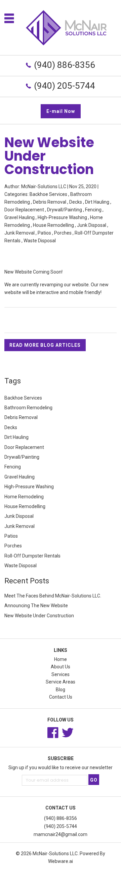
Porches (63, 233)
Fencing (93, 209)
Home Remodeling (24, 496)
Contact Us (60, 697)
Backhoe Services (48, 194)
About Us (60, 666)
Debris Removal (49, 202)
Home (60, 659)
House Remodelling (53, 225)
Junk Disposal (91, 225)
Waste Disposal (40, 240)
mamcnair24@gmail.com (60, 834)
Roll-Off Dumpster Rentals (32, 555)
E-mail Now (60, 111)
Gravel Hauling (19, 217)
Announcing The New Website (36, 605)
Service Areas (60, 681)
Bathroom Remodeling (28, 407)
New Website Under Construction (39, 615)
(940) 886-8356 (64, 65)
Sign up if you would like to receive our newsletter (60, 767)
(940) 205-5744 (64, 86)
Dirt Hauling (97, 202)
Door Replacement (24, 209)
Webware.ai (60, 861)
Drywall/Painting (64, 209)
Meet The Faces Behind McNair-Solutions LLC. (52, 595)
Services (60, 674)
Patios (44, 233)
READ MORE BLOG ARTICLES (45, 345)
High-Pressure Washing (62, 217)
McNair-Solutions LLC (55, 853)
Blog (60, 689)
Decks (75, 202)
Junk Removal (19, 233)
